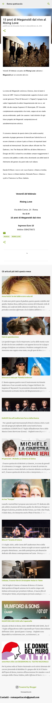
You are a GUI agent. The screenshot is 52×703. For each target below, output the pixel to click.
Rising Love (16, 236)
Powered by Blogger (27, 687)
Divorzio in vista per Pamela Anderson (17, 378)
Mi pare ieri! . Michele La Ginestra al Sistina (19, 459)
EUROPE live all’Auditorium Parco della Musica (20, 418)
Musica (6, 236)
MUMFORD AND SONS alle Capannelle (17, 621)
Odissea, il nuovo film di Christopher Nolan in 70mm (22, 580)
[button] (4, 30)
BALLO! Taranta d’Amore (12, 540)
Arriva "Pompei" (8, 499)
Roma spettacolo (14, 4)
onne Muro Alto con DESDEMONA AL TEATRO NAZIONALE (25, 662)
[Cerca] (48, 4)
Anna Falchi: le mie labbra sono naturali (17, 296)
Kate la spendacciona (10, 337)
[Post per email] (4, 234)
